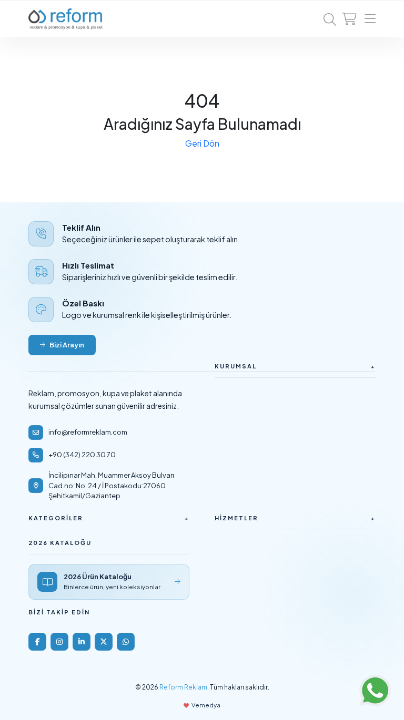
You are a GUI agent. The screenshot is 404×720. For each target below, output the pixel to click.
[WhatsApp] (126, 642)
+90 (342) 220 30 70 (82, 454)
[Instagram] (59, 642)
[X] (104, 642)
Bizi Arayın (66, 345)
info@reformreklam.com (87, 432)
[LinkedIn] (81, 642)
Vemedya (205, 705)
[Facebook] (37, 642)
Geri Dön (202, 143)
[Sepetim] (349, 18)
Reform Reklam (183, 687)
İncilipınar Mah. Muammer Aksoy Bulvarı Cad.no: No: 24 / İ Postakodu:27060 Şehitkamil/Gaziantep (111, 485)
